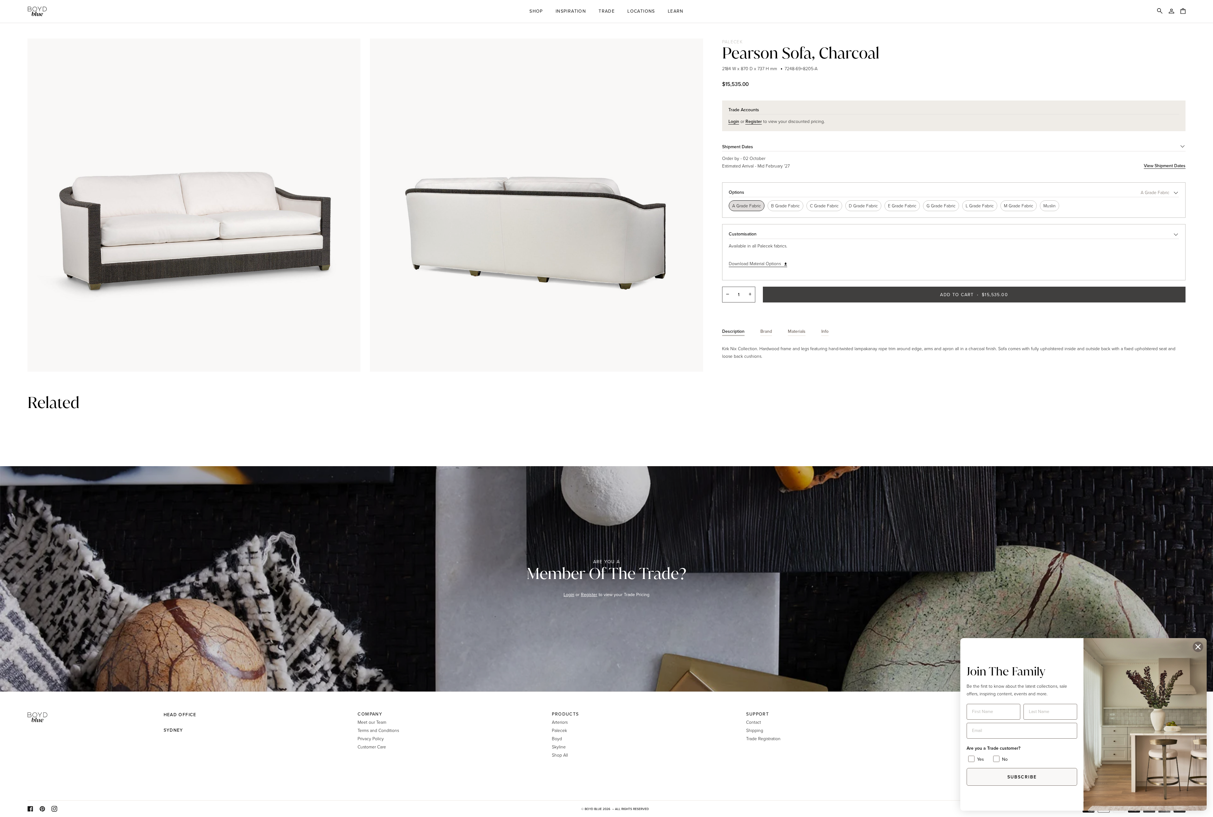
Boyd (557, 738)
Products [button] (565, 714)
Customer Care (372, 747)
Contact (753, 722)
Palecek (732, 42)
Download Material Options (755, 263)
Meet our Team (372, 722)
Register (589, 594)
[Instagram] (54, 809)
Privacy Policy (371, 738)
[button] (536, 11)
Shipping (754, 730)
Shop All (560, 755)
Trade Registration (763, 738)
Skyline (559, 747)
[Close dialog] (1198, 646)
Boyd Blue (593, 809)
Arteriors (560, 722)
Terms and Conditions (378, 730)
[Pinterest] (42, 809)
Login (569, 594)
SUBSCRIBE (1022, 777)
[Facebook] (30, 809)
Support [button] (757, 714)
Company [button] (370, 714)
